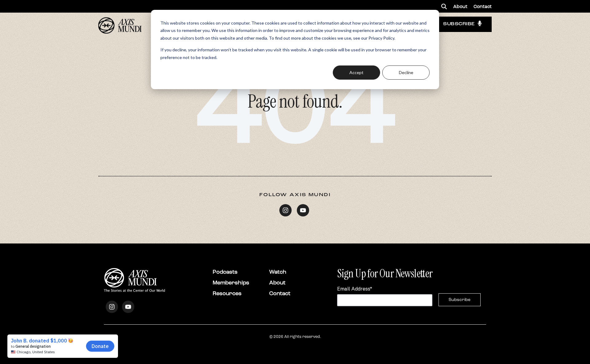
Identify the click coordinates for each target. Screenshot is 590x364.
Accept (356, 72)
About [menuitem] (460, 6)
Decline (406, 72)
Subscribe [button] (459, 24)
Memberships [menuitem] (231, 282)
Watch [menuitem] (277, 271)
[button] (444, 6)
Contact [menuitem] (483, 6)
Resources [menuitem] (227, 293)
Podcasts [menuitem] (225, 271)
